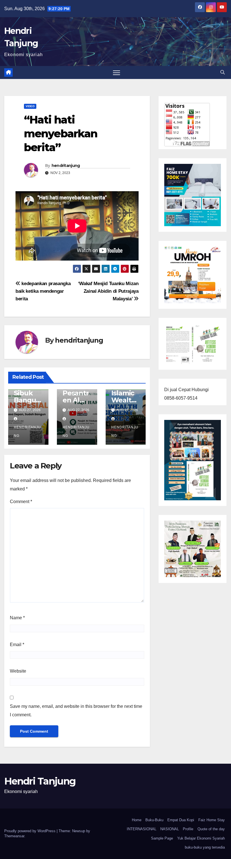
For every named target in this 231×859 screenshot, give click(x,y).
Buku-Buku (154, 820)
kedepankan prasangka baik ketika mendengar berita (42, 291)
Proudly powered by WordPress (30, 831)
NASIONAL (169, 829)
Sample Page (162, 838)
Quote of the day (211, 829)
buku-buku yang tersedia (205, 847)
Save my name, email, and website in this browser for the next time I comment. (76, 710)
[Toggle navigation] (116, 72)
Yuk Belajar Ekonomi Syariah (201, 838)
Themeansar (14, 836)
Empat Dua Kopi (180, 820)
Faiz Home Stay (211, 820)
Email (17, 644)
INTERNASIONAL (141, 829)
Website (18, 671)
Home (136, 820)
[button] (222, 72)
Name (17, 617)
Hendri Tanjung (39, 781)
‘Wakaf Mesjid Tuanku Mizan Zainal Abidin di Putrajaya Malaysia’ (108, 291)
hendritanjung (66, 165)
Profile (188, 829)
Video (30, 106)
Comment (21, 501)
